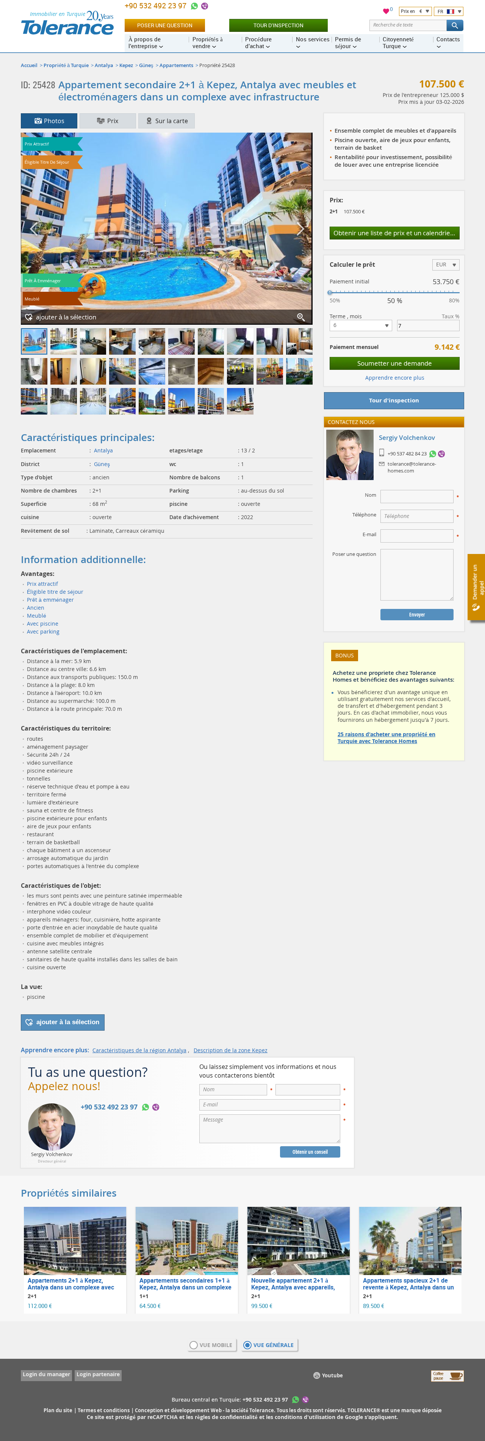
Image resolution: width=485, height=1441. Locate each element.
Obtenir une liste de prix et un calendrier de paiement (396, 232)
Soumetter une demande (394, 363)
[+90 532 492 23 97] (194, 6)
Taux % (451, 316)
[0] (386, 12)
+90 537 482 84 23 (407, 453)
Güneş (146, 65)
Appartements (176, 65)
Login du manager (46, 1374)
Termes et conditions (104, 1410)
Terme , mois (346, 316)
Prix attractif (42, 583)
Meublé (36, 615)
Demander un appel (478, 582)
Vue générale (273, 1345)
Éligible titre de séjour (55, 591)
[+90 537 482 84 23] (432, 454)
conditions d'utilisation (306, 1417)
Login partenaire (98, 1374)
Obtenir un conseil (310, 1151)
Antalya (104, 65)
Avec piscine (42, 623)
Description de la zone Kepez (231, 1050)
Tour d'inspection (278, 25)
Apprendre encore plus (394, 377)
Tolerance (261, 1410)
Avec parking (43, 631)
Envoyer (417, 614)
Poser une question (164, 25)
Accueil (29, 65)
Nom (370, 494)
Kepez (126, 65)
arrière (34, 228)
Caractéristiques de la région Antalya (139, 1050)
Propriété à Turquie (66, 65)
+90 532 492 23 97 (156, 5)
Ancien (35, 607)
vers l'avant (299, 228)
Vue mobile (216, 1345)
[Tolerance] (67, 23)
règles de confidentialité (227, 1417)
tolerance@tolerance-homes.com (412, 467)
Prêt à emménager (50, 599)
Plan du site (58, 1410)
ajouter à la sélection (66, 317)
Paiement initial (349, 281)
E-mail (369, 534)
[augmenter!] (301, 317)
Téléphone (364, 514)
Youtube (332, 1375)
